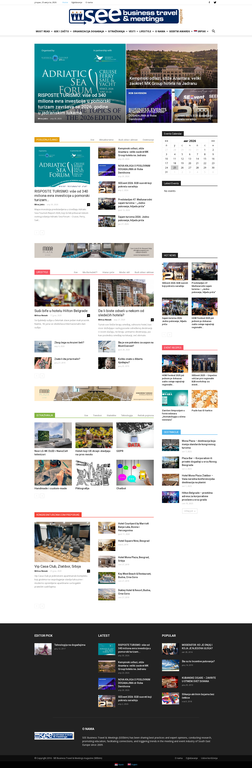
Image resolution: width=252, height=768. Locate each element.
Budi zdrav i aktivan (128, 140)
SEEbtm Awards (179, 31)
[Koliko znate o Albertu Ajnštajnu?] (106, 363)
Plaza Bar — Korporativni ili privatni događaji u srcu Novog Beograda (199, 461)
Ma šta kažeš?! (90, 272)
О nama (89, 2)
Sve (92, 140)
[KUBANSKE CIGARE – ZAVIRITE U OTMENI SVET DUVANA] (170, 682)
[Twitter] (215, 2)
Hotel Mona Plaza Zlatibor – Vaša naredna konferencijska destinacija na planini (198, 479)
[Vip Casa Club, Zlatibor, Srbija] (62, 542)
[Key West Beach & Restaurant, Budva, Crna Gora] (106, 578)
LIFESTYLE (145, 31)
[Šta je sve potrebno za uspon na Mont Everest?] (106, 347)
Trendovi (97, 415)
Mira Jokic (43, 118)
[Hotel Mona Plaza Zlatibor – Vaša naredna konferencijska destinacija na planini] (170, 480)
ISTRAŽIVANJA (116, 31)
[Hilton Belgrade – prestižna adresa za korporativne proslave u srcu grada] (170, 497)
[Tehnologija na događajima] (43, 649)
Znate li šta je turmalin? (67, 359)
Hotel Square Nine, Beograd (133, 540)
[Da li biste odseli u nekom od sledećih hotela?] (126, 293)
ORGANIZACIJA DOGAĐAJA (88, 31)
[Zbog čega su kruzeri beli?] (43, 347)
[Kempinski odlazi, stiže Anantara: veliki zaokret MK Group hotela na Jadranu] (172, 66)
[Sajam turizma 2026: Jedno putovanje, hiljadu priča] (106, 221)
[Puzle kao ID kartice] (205, 399)
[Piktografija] (94, 472)
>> (213, 141)
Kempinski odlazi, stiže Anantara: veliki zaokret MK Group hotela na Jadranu (133, 152)
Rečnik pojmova (146, 415)
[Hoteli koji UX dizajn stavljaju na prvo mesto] (94, 435)
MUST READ (43, 31)
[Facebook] (209, 2)
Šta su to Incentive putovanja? (198, 661)
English (134, 765)
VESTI (132, 31)
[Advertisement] (189, 223)
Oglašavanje (76, 2)
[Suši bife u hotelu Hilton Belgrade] (62, 293)
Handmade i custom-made (50, 488)
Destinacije (148, 140)
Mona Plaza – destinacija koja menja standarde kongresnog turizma (198, 444)
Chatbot (121, 488)
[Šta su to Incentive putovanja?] (170, 665)
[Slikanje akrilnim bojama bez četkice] (170, 698)
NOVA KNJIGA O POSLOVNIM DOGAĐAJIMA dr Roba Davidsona (134, 169)
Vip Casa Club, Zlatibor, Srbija (57, 566)
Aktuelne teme (106, 140)
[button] (213, 31)
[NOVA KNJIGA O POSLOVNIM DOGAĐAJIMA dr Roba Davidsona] (149, 106)
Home (65, 2)
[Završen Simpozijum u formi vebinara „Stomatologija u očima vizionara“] (175, 399)
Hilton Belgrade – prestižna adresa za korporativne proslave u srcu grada (197, 496)
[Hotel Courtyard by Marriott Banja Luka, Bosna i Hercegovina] (106, 528)
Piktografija (82, 488)
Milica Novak (41, 315)
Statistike (111, 415)
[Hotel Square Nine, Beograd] (106, 545)
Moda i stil (124, 272)
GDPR (119, 451)
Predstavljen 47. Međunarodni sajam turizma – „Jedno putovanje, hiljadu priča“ (135, 203)
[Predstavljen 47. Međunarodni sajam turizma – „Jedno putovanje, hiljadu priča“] (106, 204)
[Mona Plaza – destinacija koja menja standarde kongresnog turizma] (170, 445)
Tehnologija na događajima (69, 645)
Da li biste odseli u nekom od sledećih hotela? (121, 313)
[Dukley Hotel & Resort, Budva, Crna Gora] (106, 594)
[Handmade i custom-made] (53, 472)
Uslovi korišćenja (209, 758)
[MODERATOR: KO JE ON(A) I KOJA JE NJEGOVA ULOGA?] (170, 649)
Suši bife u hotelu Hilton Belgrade (61, 311)
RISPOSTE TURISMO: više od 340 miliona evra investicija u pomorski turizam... (62, 195)
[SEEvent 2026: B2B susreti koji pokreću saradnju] (195, 106)
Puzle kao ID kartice (202, 410)
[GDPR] (135, 435)
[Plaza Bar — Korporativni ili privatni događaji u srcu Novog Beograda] (170, 462)
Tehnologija (127, 415)
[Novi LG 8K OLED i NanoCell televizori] (53, 435)
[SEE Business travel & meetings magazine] (126, 16)
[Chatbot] (135, 472)
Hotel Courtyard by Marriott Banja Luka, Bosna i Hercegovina (133, 527)
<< (166, 141)
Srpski (202, 31)
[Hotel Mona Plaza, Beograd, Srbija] (106, 561)
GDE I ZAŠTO (61, 31)
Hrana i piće (108, 272)
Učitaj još (188, 510)
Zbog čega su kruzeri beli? (69, 342)
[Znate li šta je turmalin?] (43, 363)
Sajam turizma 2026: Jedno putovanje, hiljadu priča (174, 321)
